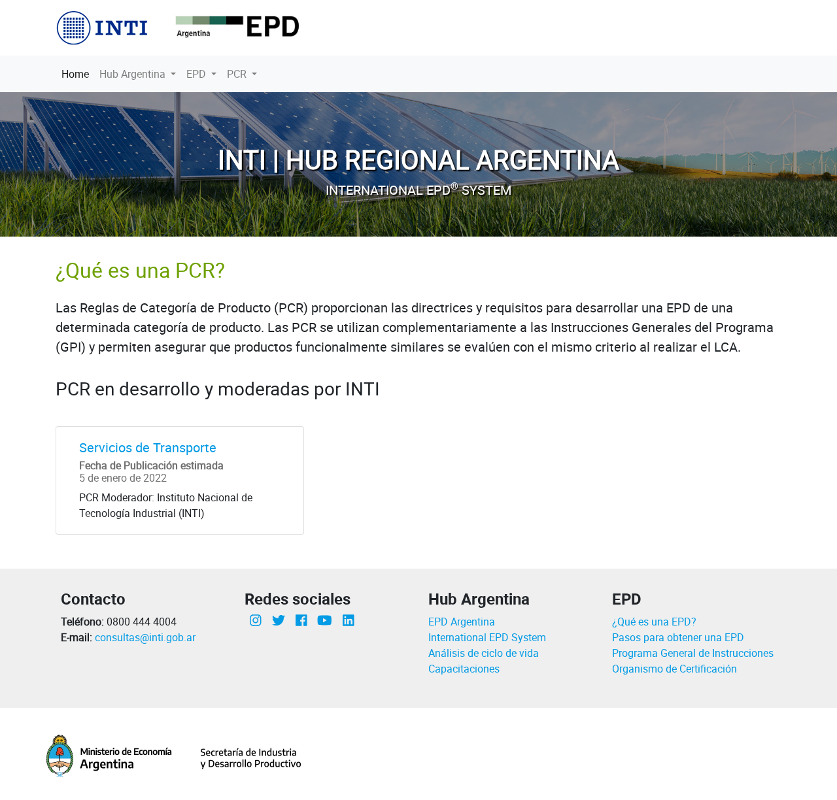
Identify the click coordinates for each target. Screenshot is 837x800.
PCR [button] (238, 74)
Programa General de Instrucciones (693, 653)
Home (77, 73)
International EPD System (487, 637)
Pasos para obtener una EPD (678, 637)
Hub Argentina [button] (133, 74)
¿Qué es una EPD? (654, 621)
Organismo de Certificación (674, 668)
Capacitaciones (464, 668)
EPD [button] (197, 74)
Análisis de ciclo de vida (483, 653)
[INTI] (103, 27)
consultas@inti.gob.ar (145, 637)
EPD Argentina (461, 621)
